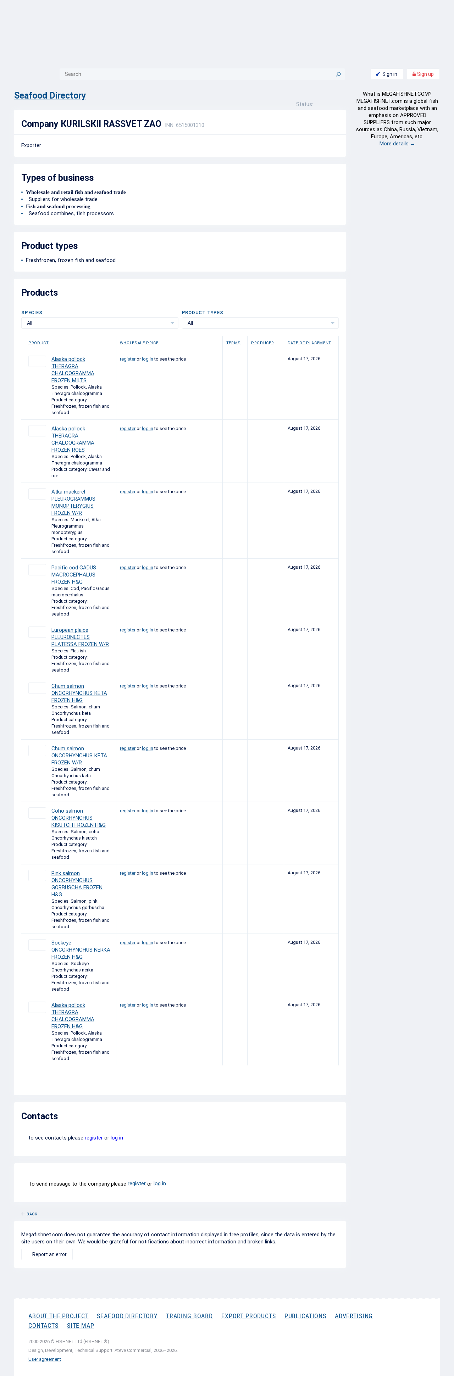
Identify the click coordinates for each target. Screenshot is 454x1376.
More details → (397, 143)
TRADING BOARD (189, 1316)
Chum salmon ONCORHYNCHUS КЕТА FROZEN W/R (79, 755)
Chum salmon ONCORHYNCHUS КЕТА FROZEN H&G (79, 693)
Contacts (43, 1325)
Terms (233, 343)
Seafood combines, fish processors (70, 213)
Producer (262, 343)
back (32, 1213)
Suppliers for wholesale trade (62, 199)
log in (147, 359)
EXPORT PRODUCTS (248, 1316)
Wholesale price (139, 343)
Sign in (389, 74)
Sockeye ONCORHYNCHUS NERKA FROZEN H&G (80, 950)
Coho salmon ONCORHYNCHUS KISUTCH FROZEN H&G (78, 818)
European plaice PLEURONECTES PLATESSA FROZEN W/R (80, 637)
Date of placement (309, 343)
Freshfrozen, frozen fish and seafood (71, 260)
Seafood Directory (50, 95)
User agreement (44, 1359)
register (127, 359)
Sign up (425, 74)
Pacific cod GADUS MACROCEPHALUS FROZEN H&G (73, 574)
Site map (80, 1325)
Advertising (354, 1316)
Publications (305, 1316)
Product (38, 343)
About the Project (58, 1316)
